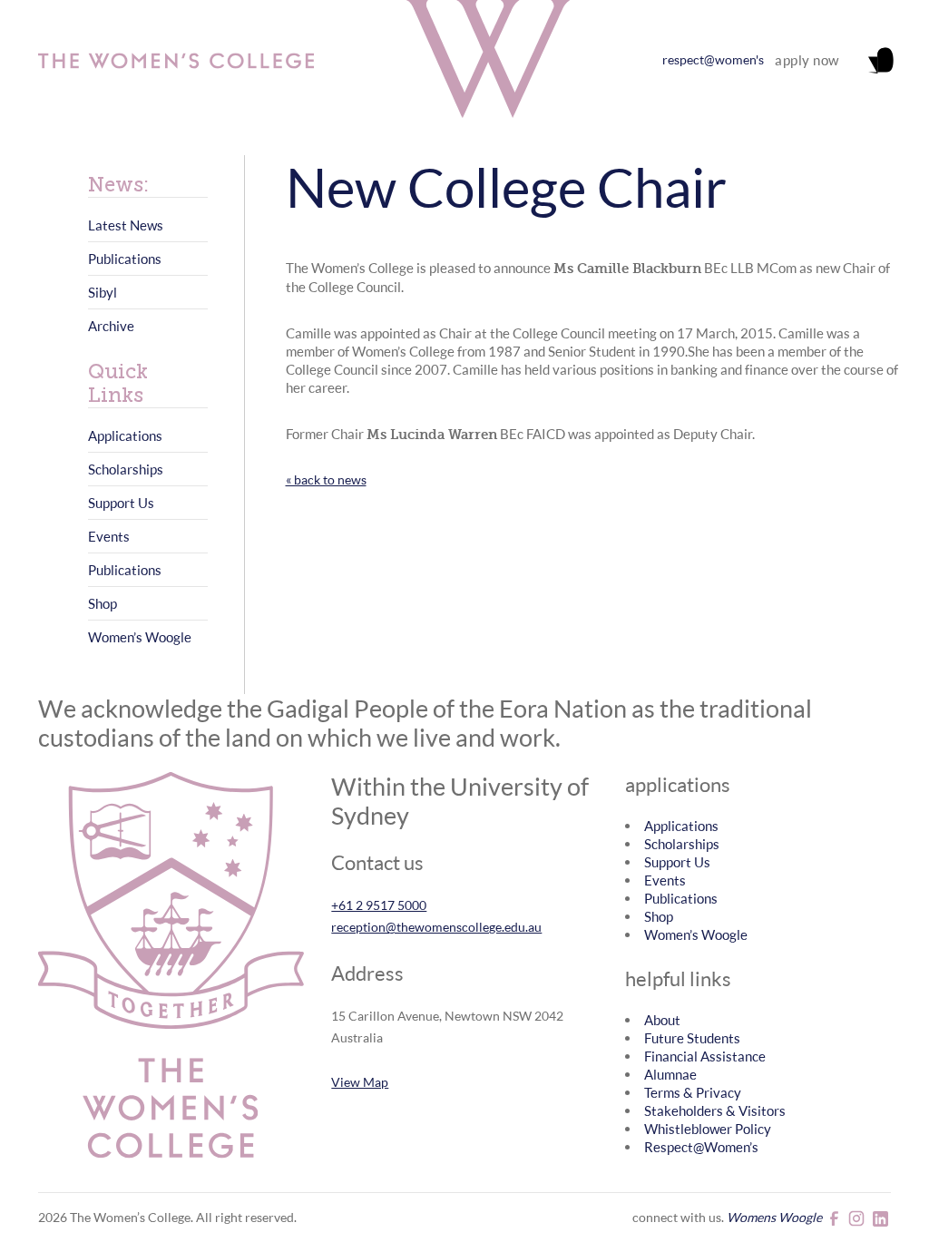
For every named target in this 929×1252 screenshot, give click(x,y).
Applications (125, 435)
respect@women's (713, 59)
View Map (359, 1082)
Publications (124, 258)
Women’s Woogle (139, 637)
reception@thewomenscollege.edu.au (436, 926)
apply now (807, 60)
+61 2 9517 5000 (378, 905)
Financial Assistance (705, 1056)
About (662, 1020)
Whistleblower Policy (707, 1128)
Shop (102, 603)
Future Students (692, 1038)
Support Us (121, 502)
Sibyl (102, 292)
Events (109, 536)
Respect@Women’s (701, 1147)
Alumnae (670, 1074)
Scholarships (125, 469)
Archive (111, 326)
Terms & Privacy (692, 1092)
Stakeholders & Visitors (715, 1110)
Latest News (125, 225)
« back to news (326, 479)
